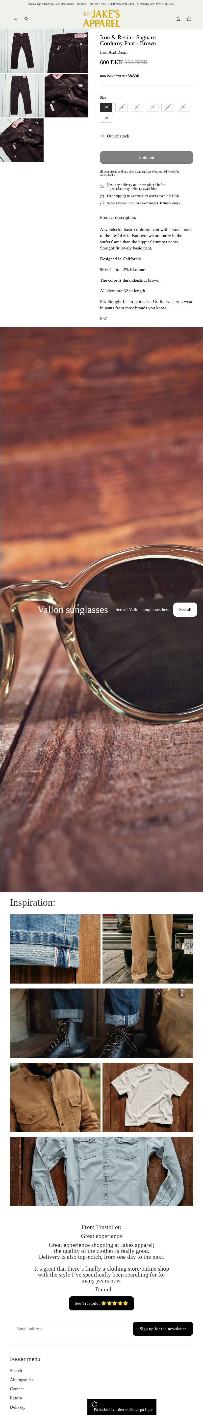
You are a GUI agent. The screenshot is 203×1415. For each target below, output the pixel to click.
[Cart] (189, 18)
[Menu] (15, 18)
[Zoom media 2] (66, 51)
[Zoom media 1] (22, 51)
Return (16, 1397)
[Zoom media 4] (66, 95)
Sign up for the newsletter (163, 1328)
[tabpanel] (101, 610)
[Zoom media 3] (22, 95)
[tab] (7, 610)
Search (16, 1370)
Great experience (101, 1236)
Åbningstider (21, 1379)
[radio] (106, 107)
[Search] (26, 18)
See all (185, 609)
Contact (17, 1388)
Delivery (17, 1407)
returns (128, 203)
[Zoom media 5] (22, 140)
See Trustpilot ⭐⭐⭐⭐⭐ (101, 1303)
